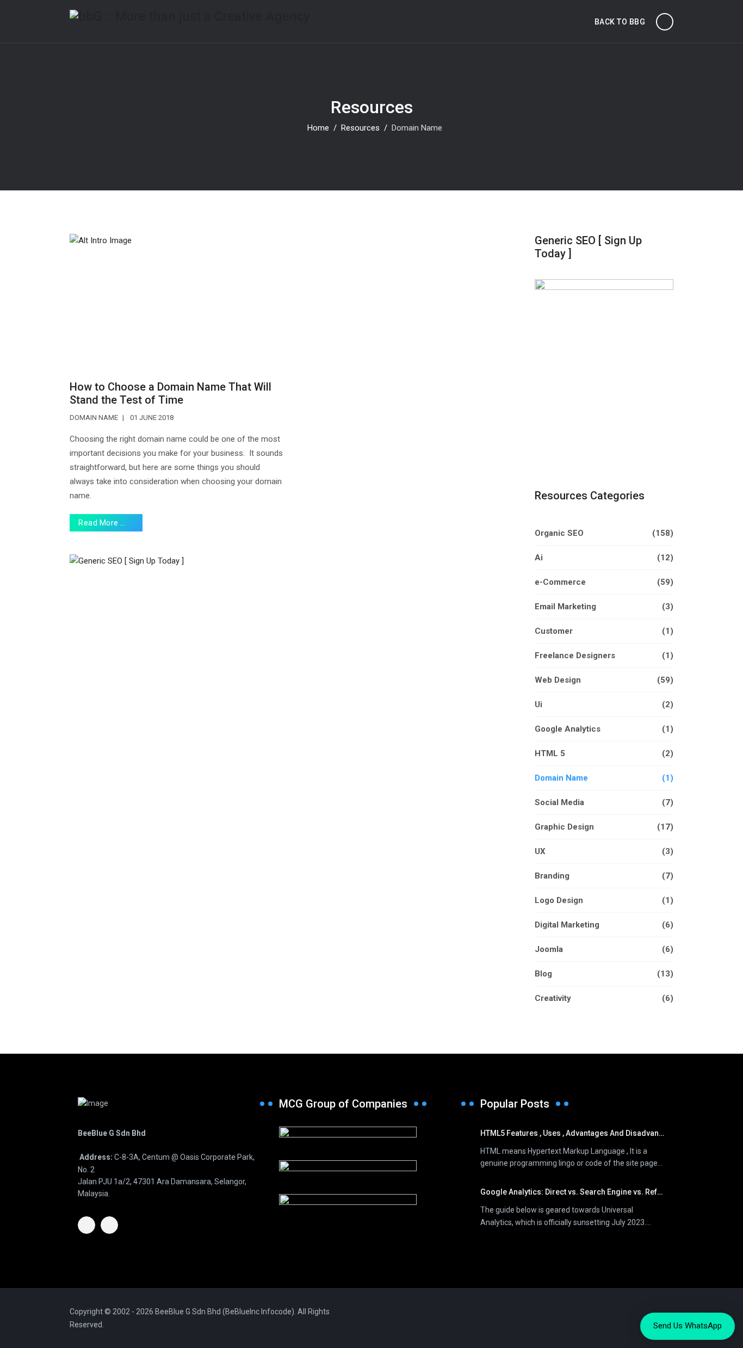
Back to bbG (620, 21)
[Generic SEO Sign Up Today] (294, 596)
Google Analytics (604, 729)
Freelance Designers (604, 655)
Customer (604, 631)
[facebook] (86, 1225)
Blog (604, 974)
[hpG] (371, 1171)
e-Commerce (604, 582)
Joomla (604, 949)
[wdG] (371, 1205)
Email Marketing (604, 606)
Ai (604, 557)
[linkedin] (109, 1225)
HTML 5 (604, 753)
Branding (604, 876)
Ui (604, 704)
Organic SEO (604, 533)
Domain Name (94, 417)
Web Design (604, 680)
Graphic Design (604, 827)
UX (604, 851)
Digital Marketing (604, 925)
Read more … (102, 522)
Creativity (604, 998)
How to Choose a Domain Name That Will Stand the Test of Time (170, 393)
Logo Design (604, 900)
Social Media (604, 802)
